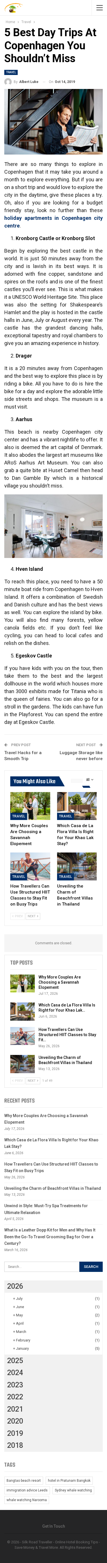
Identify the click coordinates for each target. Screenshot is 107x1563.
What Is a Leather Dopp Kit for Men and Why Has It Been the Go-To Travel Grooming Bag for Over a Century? (49, 1237)
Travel (11, 72)
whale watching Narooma (27, 1500)
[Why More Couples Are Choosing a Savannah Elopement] (30, 806)
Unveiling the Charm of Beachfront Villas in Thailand (52, 1188)
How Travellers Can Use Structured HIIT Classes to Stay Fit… (67, 1034)
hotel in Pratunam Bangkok (69, 1481)
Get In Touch (53, 1526)
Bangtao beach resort (24, 1481)
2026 (15, 1286)
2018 (15, 1445)
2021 (15, 1409)
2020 (15, 1421)
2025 (15, 1361)
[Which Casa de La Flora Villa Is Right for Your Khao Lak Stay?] (77, 806)
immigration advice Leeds (27, 1490)
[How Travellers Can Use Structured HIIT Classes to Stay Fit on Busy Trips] (30, 866)
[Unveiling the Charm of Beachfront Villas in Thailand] (77, 866)
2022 (15, 1397)
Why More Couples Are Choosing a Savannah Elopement (60, 982)
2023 (15, 1385)
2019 (15, 1433)
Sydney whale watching (73, 1490)
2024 (15, 1373)
